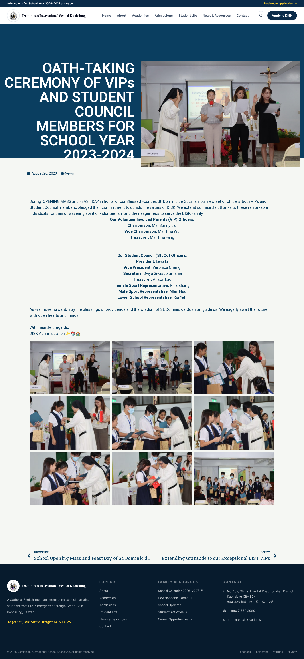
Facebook (245, 651)
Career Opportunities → (175, 619)
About (121, 15)
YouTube (277, 651)
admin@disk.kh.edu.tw (242, 619)
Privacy (292, 651)
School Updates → (171, 605)
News (69, 173)
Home (106, 15)
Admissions (164, 15)
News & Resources (217, 15)
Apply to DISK (282, 15)
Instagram (261, 651)
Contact (243, 15)
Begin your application (280, 3)
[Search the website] (261, 15)
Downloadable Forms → (175, 598)
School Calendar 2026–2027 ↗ (180, 591)
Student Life (188, 15)
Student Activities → (172, 612)
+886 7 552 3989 (239, 611)
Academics (140, 15)
